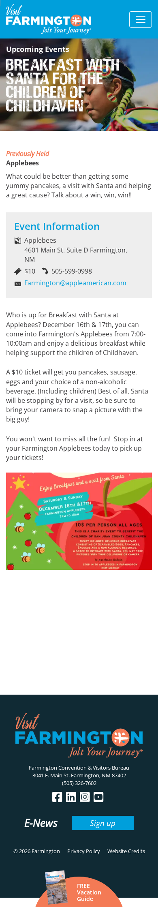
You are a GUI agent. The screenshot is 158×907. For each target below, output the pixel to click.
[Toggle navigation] (140, 19)
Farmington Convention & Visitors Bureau (79, 767)
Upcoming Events (37, 49)
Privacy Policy (83, 851)
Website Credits (126, 851)
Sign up (102, 822)
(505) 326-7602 (79, 783)
